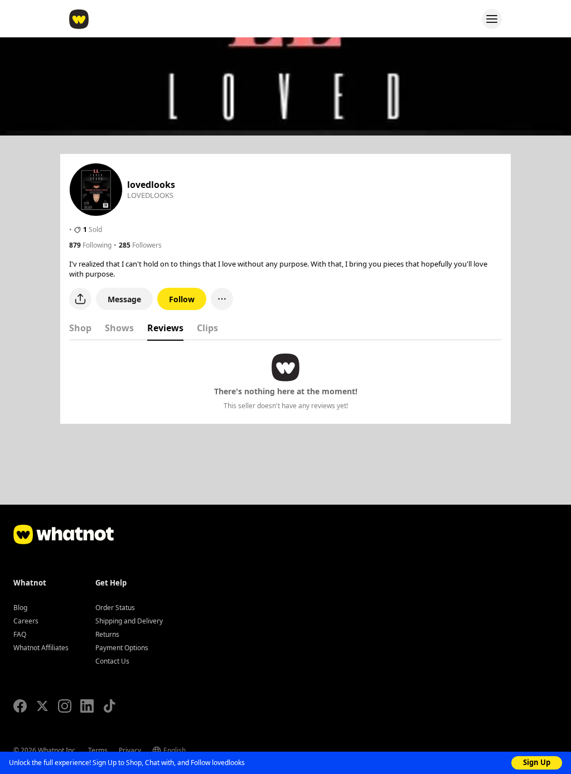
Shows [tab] (119, 328)
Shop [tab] (80, 328)
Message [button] (124, 299)
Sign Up (536, 762)
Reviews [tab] (165, 328)
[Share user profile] (80, 299)
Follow (182, 299)
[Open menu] (492, 19)
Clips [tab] (207, 328)
